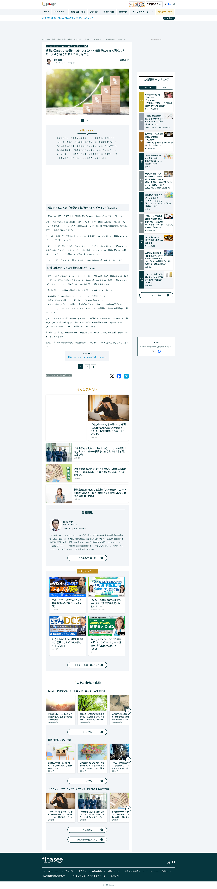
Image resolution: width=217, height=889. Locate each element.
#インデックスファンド (83, 18)
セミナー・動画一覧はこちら (87, 665)
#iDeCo (61, 18)
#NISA (53, 18)
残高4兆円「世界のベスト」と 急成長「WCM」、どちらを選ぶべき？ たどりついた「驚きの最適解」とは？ (158, 200)
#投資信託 (46, 18)
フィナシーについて (51, 871)
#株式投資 (69, 18)
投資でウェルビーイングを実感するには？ (87, 357)
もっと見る (87, 732)
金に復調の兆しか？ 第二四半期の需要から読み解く (154, 240)
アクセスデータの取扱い (157, 871)
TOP (43, 39)
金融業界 (123, 12)
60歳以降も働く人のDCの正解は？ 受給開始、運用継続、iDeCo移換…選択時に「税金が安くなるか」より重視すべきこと (158, 179)
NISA (46, 12)
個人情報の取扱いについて (54, 876)
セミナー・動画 (165, 12)
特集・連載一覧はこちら (87, 840)
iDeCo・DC (60, 12)
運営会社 (83, 871)
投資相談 (94, 12)
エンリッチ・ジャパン (142, 12)
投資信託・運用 (78, 12)
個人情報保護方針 (133, 871)
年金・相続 (109, 12)
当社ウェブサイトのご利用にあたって (88, 876)
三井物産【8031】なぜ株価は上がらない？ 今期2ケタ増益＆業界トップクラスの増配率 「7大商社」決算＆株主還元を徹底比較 (159, 258)
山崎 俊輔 (57, 60)
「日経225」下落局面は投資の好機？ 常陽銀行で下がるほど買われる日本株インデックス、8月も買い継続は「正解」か (159, 221)
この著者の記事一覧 (87, 558)
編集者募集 (97, 871)
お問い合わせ (113, 871)
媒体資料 (115, 876)
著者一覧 (69, 871)
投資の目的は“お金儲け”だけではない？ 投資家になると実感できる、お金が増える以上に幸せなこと (92, 39)
